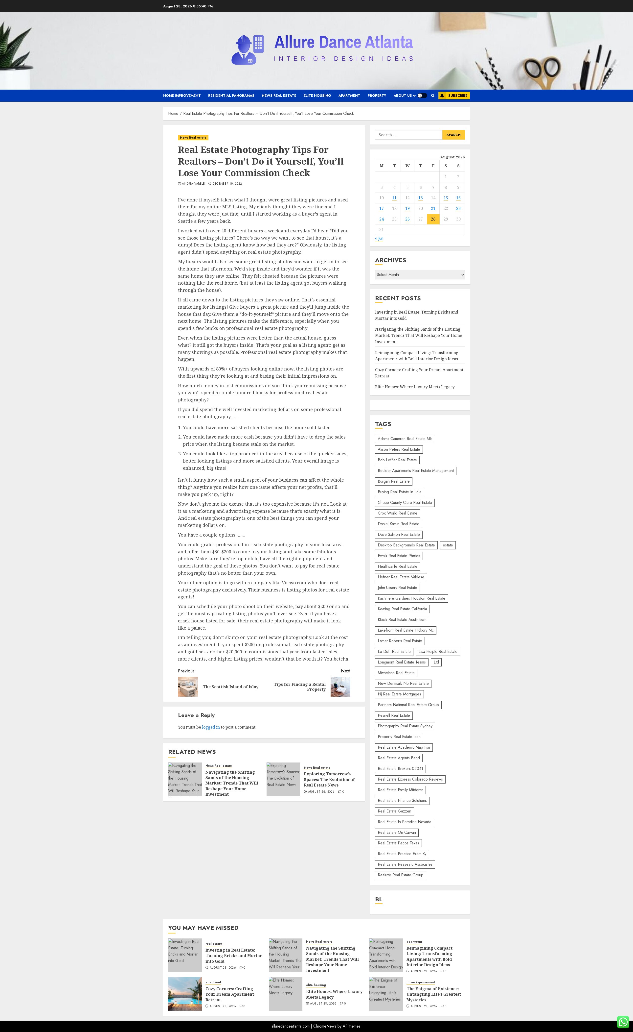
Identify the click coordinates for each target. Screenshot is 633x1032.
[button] (433, 95)
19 (407, 208)
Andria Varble (193, 184)
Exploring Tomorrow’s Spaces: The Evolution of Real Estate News (329, 779)
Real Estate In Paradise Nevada (404, 822)
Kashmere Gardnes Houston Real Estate (411, 598)
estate (448, 545)
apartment (349, 95)
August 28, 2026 (223, 968)
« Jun (379, 238)
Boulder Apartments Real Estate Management (416, 470)
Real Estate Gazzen (394, 811)
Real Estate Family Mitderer (400, 790)
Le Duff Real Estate (394, 651)
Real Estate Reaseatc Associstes (405, 864)
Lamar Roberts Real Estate (400, 641)
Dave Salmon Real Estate (399, 534)
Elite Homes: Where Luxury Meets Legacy (415, 387)
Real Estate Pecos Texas (398, 843)
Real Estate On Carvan (397, 832)
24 (381, 219)
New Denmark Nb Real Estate (403, 683)
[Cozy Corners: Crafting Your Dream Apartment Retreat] (185, 994)
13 (420, 197)
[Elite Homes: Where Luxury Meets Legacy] (285, 994)
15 (446, 197)
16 (458, 197)
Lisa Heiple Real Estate (438, 651)
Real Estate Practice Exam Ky (402, 854)
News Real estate (279, 95)
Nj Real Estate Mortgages (399, 694)
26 (407, 219)
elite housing (317, 95)
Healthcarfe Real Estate (397, 566)
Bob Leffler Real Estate (397, 460)
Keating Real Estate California (402, 609)
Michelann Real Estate (396, 673)
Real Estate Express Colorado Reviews (410, 779)
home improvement (182, 95)
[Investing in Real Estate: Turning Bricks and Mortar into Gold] (185, 955)
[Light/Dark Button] (422, 95)
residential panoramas (231, 95)
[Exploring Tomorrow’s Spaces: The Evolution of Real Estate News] (283, 779)
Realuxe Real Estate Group (400, 875)
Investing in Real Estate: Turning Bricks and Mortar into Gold (233, 955)
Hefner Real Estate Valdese (401, 577)
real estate (213, 944)
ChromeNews (324, 1026)
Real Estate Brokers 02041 (400, 768)
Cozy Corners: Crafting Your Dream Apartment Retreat (229, 994)
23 (458, 208)
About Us (403, 95)
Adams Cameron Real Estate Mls (405, 439)
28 (433, 219)
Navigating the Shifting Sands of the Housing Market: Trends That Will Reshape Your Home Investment (231, 783)
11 (394, 197)
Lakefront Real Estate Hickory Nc (406, 630)
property (377, 95)
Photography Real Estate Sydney (405, 726)
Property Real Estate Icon (399, 736)
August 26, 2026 (321, 792)
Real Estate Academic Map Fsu (404, 747)
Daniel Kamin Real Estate (398, 524)
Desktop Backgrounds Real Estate (406, 545)
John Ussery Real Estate (397, 587)
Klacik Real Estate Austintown (402, 619)
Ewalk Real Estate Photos (399, 556)
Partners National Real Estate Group (408, 705)
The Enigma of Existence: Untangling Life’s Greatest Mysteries (434, 994)
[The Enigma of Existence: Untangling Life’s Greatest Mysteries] (386, 994)
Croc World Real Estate (397, 513)
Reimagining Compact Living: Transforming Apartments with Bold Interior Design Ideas (429, 956)
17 (381, 208)
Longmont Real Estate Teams (402, 662)
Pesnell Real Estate (394, 715)
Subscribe (457, 95)
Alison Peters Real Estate (399, 449)
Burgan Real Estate (394, 481)
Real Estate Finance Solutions (402, 800)
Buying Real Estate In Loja (399, 492)
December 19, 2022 (227, 184)
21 (433, 208)
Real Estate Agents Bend (399, 758)
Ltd (436, 662)
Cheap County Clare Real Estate (405, 502)
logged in (211, 727)
